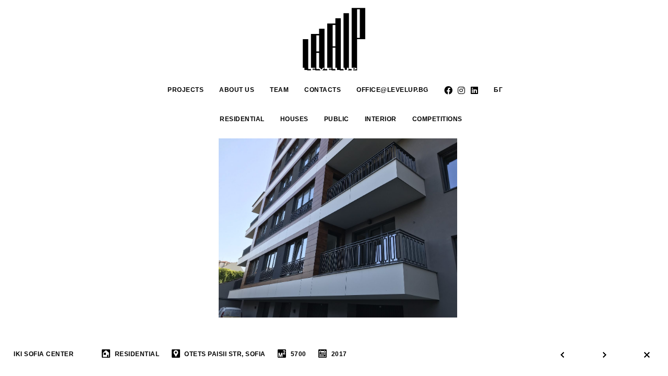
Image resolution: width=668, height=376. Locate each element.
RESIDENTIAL (242, 119)
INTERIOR (381, 119)
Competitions (437, 119)
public (336, 119)
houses (294, 119)
